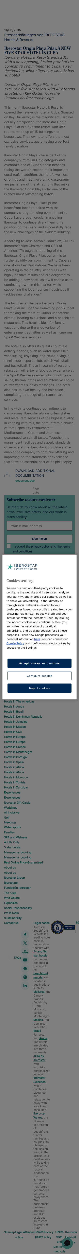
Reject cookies (39, 688)
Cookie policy (39, 1234)
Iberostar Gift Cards (17, 802)
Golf (6, 817)
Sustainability (13, 918)
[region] (39, 627)
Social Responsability (18, 908)
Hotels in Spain (14, 762)
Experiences (12, 792)
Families (9, 832)
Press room (11, 913)
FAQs (17, 957)
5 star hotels (12, 847)
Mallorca (39, 991)
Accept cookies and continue (39, 663)
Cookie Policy (15, 643)
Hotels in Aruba (14, 706)
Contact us (11, 923)
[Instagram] (25, 977)
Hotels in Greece (15, 747)
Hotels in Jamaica (15, 721)
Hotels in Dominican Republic (23, 716)
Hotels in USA (13, 731)
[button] (67, 1243)
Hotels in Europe (15, 736)
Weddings (10, 807)
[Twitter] (25, 943)
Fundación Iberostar (17, 887)
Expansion (11, 902)
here (37, 639)
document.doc (25, 480)
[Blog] (25, 951)
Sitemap (9, 1232)
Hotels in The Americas (19, 701)
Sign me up (39, 538)
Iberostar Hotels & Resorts (71, 1237)
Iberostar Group (14, 877)
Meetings (10, 822)
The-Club (10, 892)
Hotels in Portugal (15, 757)
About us (10, 867)
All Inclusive (11, 812)
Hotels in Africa (14, 767)
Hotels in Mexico (15, 726)
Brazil (37, 1030)
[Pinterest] (25, 968)
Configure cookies (39, 675)
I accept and (41, 548)
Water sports (12, 827)
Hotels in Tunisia (14, 782)
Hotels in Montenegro (18, 752)
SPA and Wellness (15, 837)
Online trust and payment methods (59, 1241)
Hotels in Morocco (16, 777)
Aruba (43, 1038)
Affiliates (28, 1232)
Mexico (38, 1019)
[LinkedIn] (25, 985)
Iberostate (11, 882)
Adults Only (11, 842)
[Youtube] (25, 960)
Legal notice (41, 923)
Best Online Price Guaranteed (23, 862)
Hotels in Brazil (13, 711)
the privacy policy (37, 546)
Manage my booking (17, 852)
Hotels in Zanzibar (16, 787)
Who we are (12, 897)
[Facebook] (25, 934)
